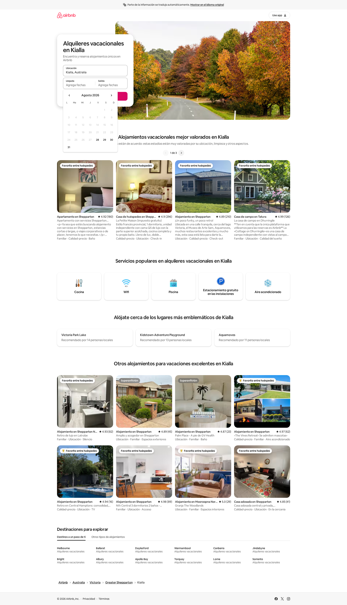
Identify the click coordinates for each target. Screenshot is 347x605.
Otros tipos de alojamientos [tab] (108, 537)
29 (104, 139)
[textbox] (79, 85)
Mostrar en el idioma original (207, 4)
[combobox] (95, 72)
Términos (104, 598)
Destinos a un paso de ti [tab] (71, 537)
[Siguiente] (181, 153)
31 (69, 147)
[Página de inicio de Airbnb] (66, 15)
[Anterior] (166, 153)
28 (97, 139)
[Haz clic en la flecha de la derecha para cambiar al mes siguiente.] (111, 95)
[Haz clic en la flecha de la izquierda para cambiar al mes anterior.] (69, 95)
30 (111, 139)
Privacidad (89, 598)
